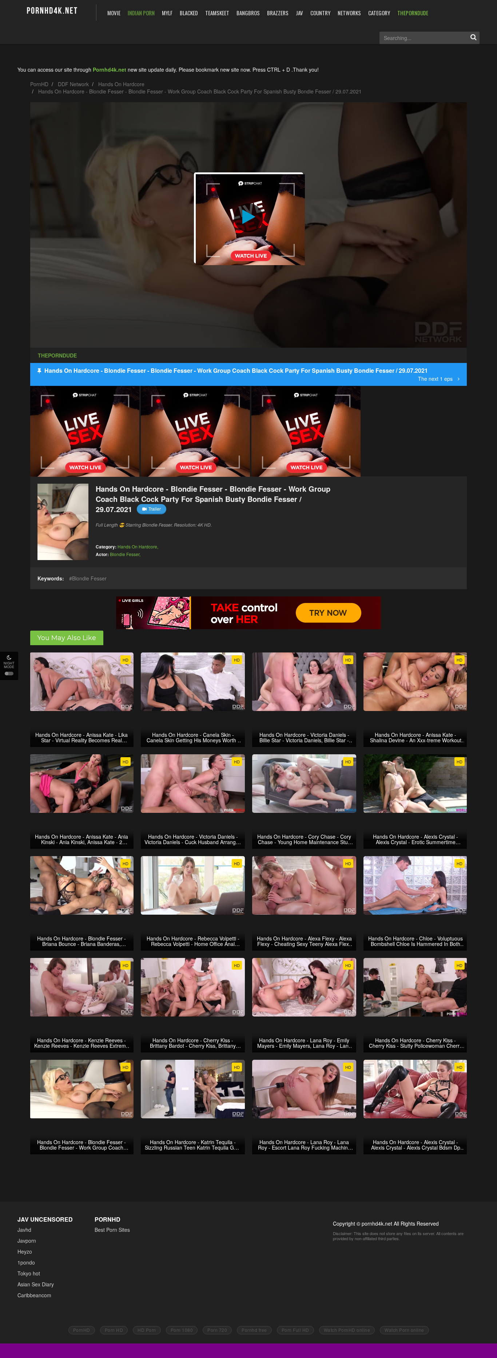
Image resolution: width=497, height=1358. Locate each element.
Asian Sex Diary (35, 1284)
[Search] (473, 38)
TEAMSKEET (217, 13)
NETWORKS (349, 13)
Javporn (26, 1240)
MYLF (167, 13)
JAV (299, 13)
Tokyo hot (28, 1273)
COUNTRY (320, 13)
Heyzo (24, 1251)
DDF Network (73, 84)
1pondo (26, 1262)
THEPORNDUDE (412, 13)
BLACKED (189, 13)
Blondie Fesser (124, 554)
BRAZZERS (278, 13)
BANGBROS (248, 13)
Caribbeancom (34, 1295)
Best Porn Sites (112, 1229)
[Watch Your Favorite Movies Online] (51, 12)
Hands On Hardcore (121, 84)
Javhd (24, 1229)
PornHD (39, 84)
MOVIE (113, 13)
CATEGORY (379, 13)
